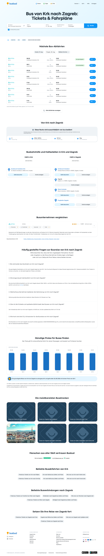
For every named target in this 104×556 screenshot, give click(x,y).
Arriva (23, 224)
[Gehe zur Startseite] (12, 3)
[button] (24, 26)
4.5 (40, 227)
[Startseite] (8, 40)
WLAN (46, 227)
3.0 (29, 227)
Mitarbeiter (13, 227)
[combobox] (14, 26)
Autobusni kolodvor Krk (18, 168)
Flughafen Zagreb (63, 200)
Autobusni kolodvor (64, 168)
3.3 (49, 227)
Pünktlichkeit (24, 227)
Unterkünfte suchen (15, 29)
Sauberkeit (36, 227)
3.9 (17, 227)
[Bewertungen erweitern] (94, 225)
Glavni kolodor (62, 189)
